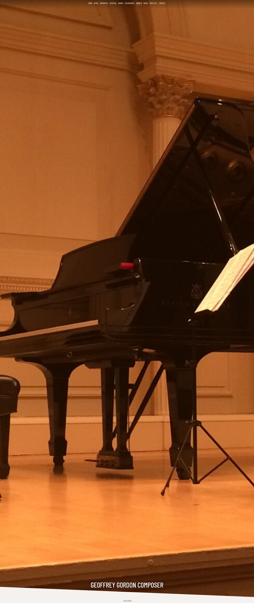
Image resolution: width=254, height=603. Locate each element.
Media (145, 3)
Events (139, 3)
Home (90, 3)
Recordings (129, 3)
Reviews (113, 3)
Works (120, 3)
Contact (162, 3)
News (96, 3)
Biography (104, 3)
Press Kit (153, 3)
